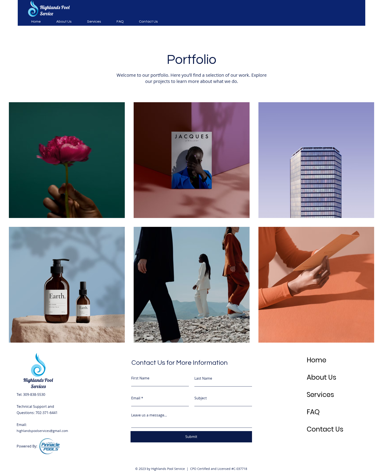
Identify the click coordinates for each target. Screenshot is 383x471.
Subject (200, 398)
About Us (321, 377)
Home (316, 360)
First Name (140, 378)
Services (320, 394)
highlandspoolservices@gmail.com (42, 431)
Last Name (203, 378)
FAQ (313, 412)
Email (135, 398)
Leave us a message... (149, 415)
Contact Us (325, 429)
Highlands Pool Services (38, 383)
